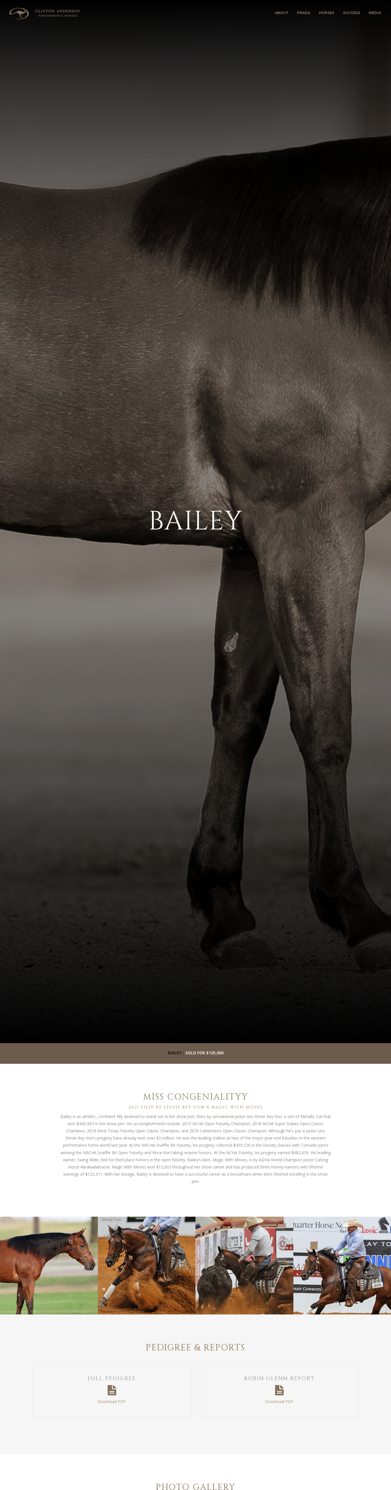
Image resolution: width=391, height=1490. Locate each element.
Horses (326, 13)
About (282, 13)
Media (375, 13)
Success (351, 13)
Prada (303, 13)
